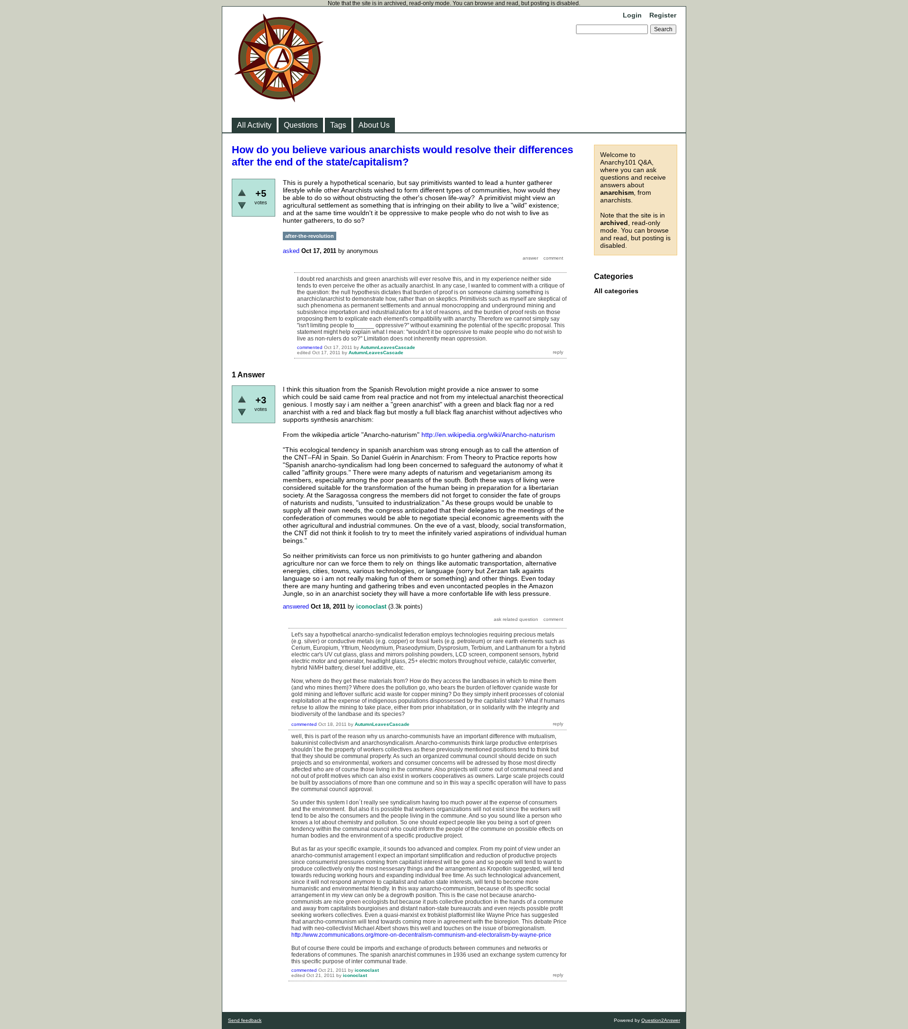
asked (291, 250)
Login (632, 15)
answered (296, 606)
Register (662, 15)
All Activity (254, 125)
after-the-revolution (309, 236)
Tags (338, 125)
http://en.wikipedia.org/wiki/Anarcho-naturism (488, 434)
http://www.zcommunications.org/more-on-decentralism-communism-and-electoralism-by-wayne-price (421, 935)
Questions (301, 125)
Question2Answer (660, 1020)
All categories (616, 291)
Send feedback (245, 1020)
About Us (374, 125)
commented (310, 347)
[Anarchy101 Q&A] (279, 99)
